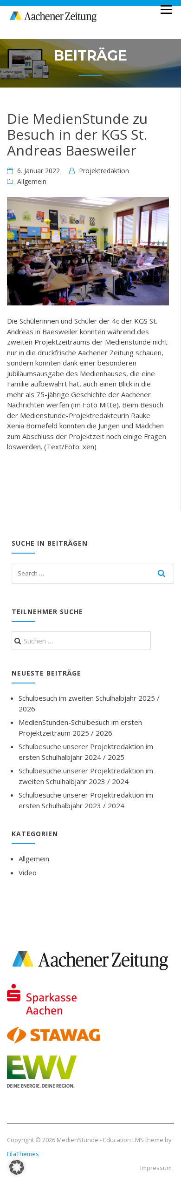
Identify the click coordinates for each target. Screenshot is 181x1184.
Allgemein (31, 181)
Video (28, 872)
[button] (16, 1167)
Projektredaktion (104, 170)
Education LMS (123, 1140)
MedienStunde (77, 1140)
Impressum (156, 1168)
